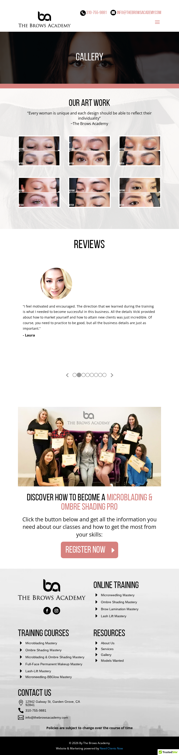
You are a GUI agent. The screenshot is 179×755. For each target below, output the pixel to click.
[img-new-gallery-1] (140, 205)
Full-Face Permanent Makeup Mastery (53, 664)
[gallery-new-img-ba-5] (89, 164)
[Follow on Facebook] (47, 610)
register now (85, 550)
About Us (107, 643)
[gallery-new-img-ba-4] (140, 164)
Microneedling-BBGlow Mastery (48, 677)
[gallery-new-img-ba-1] (39, 164)
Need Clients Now (111, 748)
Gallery (106, 655)
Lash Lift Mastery (113, 616)
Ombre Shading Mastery (119, 602)
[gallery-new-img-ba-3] (39, 205)
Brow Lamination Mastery (119, 609)
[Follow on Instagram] (56, 610)
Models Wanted (112, 660)
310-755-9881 (35, 710)
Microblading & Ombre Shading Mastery (54, 657)
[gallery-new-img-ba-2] (89, 205)
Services (107, 649)
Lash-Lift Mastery (38, 671)
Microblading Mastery (41, 643)
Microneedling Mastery (117, 595)
